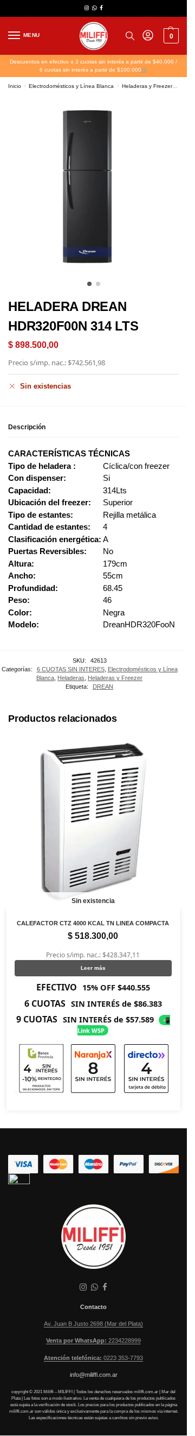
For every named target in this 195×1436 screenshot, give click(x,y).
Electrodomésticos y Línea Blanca (71, 86)
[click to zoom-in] (97, 185)
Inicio (14, 86)
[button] (170, 35)
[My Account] (147, 36)
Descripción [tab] (27, 427)
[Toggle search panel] (130, 36)
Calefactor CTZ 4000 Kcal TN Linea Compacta (93, 923)
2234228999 (93, 1340)
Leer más (93, 968)
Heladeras (70, 678)
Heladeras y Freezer (147, 86)
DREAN (103, 686)
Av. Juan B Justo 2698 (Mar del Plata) (93, 1323)
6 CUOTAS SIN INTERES (71, 669)
